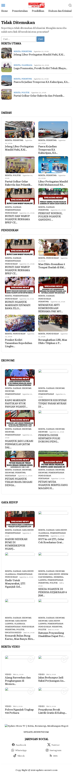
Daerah (17, 207)
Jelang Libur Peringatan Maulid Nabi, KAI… (39, 54)
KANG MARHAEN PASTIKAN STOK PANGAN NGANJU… (16, 403)
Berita (17, 51)
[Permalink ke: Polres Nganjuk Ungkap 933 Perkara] (20, 695)
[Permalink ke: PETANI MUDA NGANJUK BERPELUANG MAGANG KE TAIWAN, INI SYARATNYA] (53, 459)
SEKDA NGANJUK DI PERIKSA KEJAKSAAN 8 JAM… (52, 592)
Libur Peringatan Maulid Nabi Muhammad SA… (53, 183)
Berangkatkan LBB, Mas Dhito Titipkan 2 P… (52, 341)
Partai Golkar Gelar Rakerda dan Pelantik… (39, 95)
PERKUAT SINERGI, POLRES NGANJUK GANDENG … (50, 216)
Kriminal (59, 577)
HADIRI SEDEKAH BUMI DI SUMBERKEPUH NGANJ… (16, 544)
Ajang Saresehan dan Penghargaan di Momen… (18, 681)
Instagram (55, 750)
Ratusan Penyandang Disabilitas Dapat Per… (51, 634)
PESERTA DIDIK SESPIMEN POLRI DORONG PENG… (49, 438)
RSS (55, 755)
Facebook (21, 745)
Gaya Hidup (27, 530)
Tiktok (21, 755)
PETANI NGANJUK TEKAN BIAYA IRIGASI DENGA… (18, 482)
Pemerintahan (13, 210)
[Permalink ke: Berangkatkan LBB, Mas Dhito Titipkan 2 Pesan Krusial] (53, 323)
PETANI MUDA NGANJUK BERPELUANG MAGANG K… (53, 485)
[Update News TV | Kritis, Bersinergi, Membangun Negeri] (36, 4)
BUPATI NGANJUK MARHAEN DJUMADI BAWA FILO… (17, 305)
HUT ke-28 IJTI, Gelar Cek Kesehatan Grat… (51, 541)
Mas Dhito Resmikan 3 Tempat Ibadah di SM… (51, 266)
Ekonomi (26, 388)
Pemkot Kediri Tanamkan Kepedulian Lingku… (18, 343)
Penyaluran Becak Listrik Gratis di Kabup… (52, 711)
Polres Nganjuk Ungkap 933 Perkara (19, 711)
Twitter (55, 745)
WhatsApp (21, 750)
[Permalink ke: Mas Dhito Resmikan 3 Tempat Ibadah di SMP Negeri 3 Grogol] (53, 247)
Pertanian (10, 475)
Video (8, 674)
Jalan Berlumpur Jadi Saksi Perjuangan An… (51, 679)
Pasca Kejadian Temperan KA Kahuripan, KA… (41, 82)
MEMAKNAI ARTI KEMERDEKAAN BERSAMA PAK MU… (50, 308)
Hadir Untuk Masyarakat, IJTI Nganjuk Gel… (15, 583)
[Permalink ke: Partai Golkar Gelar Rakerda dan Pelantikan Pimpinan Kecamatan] (20, 164)
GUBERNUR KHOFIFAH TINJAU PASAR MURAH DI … (52, 403)
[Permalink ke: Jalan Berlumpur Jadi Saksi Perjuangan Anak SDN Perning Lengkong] (53, 663)
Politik (25, 92)
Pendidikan (11, 213)
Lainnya (42, 580)
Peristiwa (26, 51)
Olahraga (26, 65)
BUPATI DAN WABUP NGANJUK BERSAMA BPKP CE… (17, 219)
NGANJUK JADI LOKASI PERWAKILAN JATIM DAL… (19, 444)
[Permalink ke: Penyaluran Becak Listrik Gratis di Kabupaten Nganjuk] (53, 695)
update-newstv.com (36, 732)
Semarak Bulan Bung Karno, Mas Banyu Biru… (20, 637)
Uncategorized (13, 632)
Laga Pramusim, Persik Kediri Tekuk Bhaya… (40, 68)
